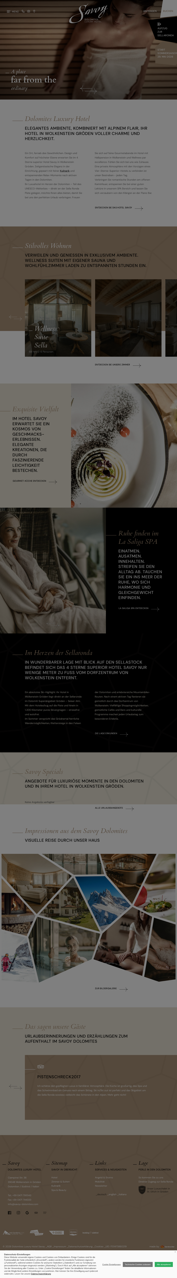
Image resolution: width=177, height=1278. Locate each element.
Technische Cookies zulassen (138, 1264)
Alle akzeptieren (164, 1264)
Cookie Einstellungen (111, 1264)
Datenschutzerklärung (41, 1274)
